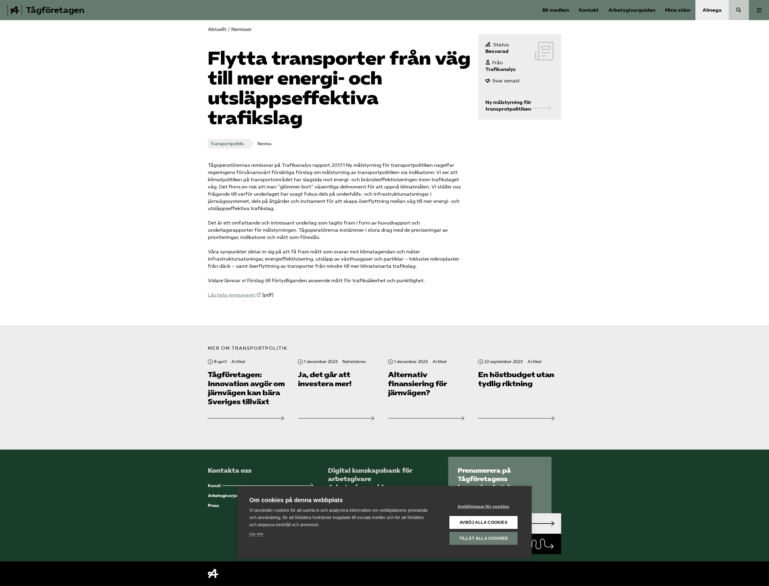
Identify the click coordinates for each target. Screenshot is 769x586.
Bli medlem (556, 10)
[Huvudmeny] (759, 10)
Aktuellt (217, 29)
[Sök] (739, 10)
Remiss (264, 143)
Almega (712, 10)
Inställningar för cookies (483, 506)
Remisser (241, 29)
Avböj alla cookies (483, 522)
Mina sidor (678, 10)
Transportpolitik (227, 143)
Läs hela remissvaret (231, 295)
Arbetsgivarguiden (631, 10)
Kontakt (589, 10)
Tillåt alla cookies (483, 538)
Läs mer (256, 534)
